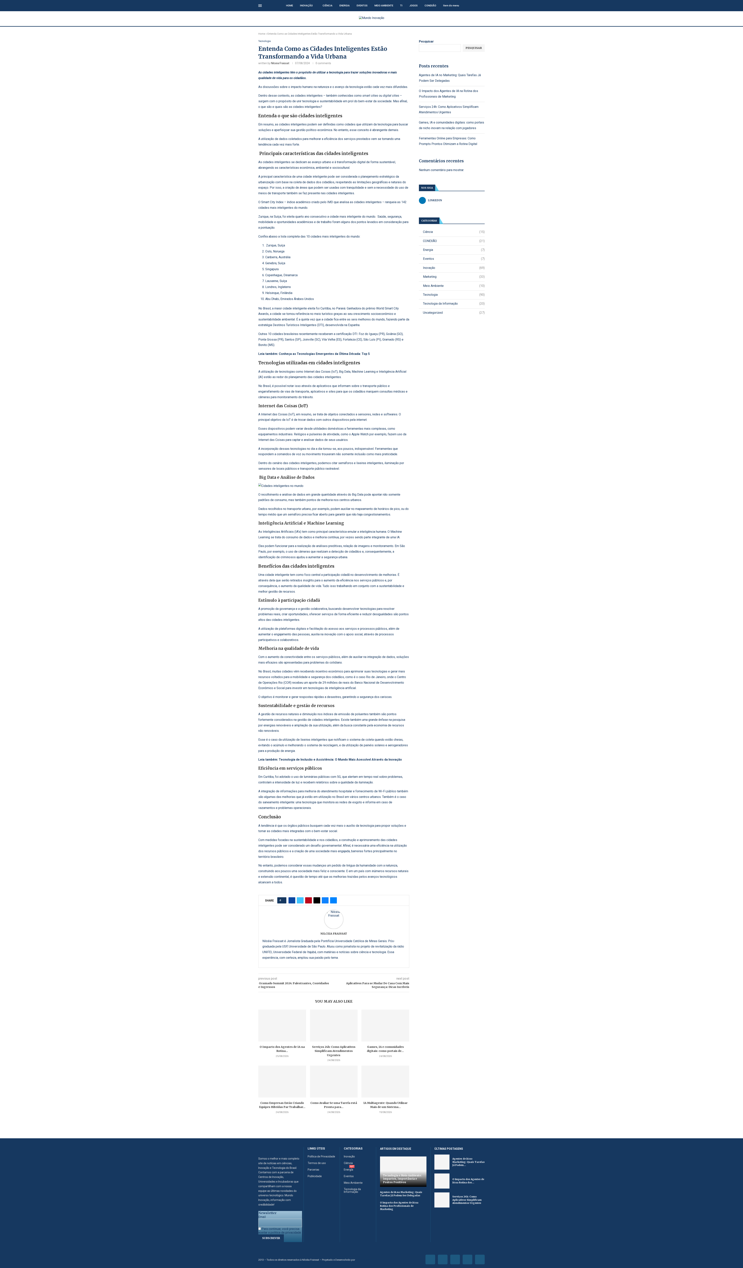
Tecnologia (454, 295)
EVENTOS (362, 5)
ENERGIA (344, 5)
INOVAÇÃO (306, 5)
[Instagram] (455, 1259)
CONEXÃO (430, 5)
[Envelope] (480, 1259)
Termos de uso (317, 1163)
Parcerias (313, 1169)
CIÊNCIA (327, 5)
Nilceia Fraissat (280, 63)
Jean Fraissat (363, 1259)
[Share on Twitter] (300, 900)
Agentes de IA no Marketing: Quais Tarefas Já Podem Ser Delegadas (401, 1194)
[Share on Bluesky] (325, 900)
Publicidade (315, 1176)
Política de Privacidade (321, 1156)
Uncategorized (454, 312)
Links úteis (316, 1148)
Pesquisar (426, 41)
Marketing (454, 277)
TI (401, 5)
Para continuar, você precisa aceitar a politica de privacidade (279, 1230)
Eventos (454, 259)
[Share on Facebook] (291, 900)
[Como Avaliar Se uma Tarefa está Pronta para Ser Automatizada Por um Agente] (334, 1081)
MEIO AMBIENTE (383, 5)
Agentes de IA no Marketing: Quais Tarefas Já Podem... (468, 1162)
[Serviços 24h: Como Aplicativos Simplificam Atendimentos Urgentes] (334, 1025)
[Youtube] (467, 1259)
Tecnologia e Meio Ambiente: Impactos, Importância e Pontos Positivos (402, 1179)
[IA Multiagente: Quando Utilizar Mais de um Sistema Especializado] (385, 1081)
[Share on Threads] (316, 900)
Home (261, 33)
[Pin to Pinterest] (308, 900)
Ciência (454, 232)
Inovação (454, 268)
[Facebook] (430, 1259)
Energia (454, 250)
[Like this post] (283, 900)
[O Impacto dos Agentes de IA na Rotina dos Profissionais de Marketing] (282, 1025)
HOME (289, 5)
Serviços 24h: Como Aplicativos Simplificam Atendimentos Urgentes (333, 1051)
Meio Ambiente (454, 286)
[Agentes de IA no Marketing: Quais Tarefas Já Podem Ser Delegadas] (441, 1162)
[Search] (483, 5)
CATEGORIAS (353, 1148)
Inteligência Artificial (392, 371)
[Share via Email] (333, 900)
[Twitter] (443, 1259)
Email (262, 1217)
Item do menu (451, 5)
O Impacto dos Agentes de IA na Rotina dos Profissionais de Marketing (399, 1206)
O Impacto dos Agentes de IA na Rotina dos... (468, 1181)
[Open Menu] (260, 5)
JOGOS (413, 5)
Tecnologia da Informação (454, 303)
